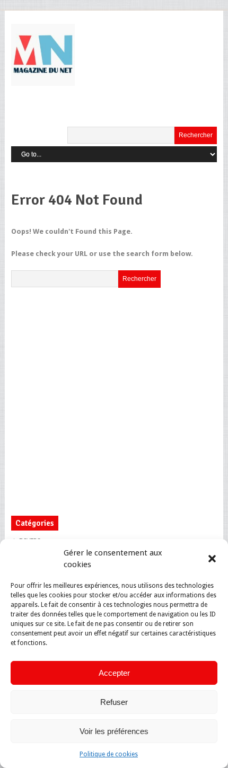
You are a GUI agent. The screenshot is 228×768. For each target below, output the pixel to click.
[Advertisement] (100, 399)
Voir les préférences (114, 731)
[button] (212, 558)
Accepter (114, 672)
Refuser (114, 702)
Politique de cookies (109, 754)
